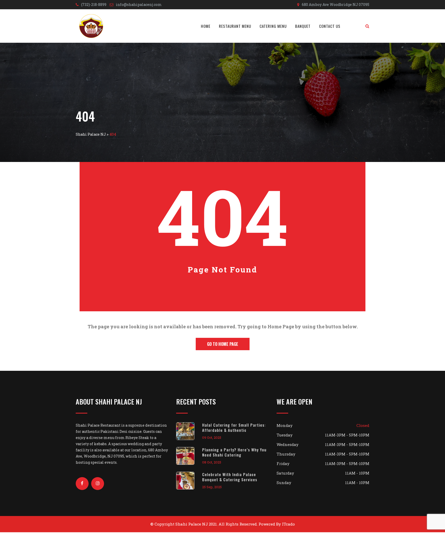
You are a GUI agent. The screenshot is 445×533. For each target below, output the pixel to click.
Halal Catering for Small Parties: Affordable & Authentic (234, 427)
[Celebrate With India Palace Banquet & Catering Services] (189, 480)
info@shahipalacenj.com (139, 4)
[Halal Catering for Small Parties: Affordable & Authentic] (189, 431)
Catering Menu (273, 26)
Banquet (303, 26)
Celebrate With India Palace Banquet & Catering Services (229, 476)
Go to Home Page (222, 344)
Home (205, 26)
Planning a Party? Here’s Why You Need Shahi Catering (234, 452)
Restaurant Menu (235, 26)
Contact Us (329, 26)
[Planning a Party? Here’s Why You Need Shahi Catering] (189, 456)
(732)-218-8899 (93, 4)
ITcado (288, 524)
